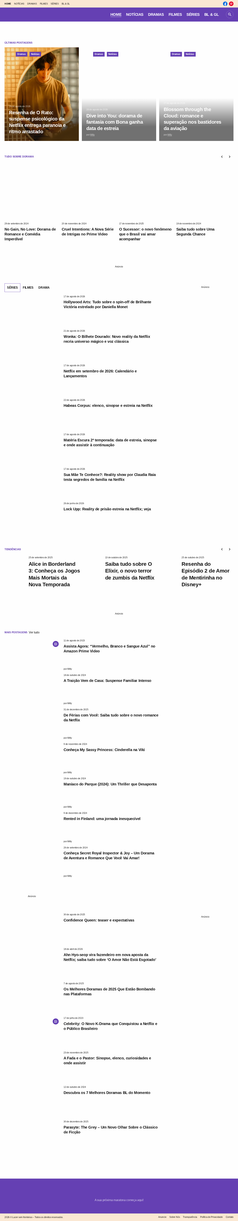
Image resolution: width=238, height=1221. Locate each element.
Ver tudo (34, 632)
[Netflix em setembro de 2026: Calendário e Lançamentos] (33, 380)
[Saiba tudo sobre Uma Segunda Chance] (204, 192)
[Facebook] (225, 4)
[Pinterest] (231, 4)
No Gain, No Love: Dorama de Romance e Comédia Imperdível (30, 234)
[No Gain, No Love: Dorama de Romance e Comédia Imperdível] (33, 192)
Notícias (35, 54)
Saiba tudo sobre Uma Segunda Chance (195, 231)
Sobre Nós (174, 1217)
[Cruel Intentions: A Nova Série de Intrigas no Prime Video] (90, 192)
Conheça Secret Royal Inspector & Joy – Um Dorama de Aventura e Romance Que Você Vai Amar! (109, 855)
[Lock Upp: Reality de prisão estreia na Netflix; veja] (33, 517)
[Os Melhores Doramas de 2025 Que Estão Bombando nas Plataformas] (33, 998)
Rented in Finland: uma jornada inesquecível (102, 819)
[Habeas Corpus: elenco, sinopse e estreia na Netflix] (33, 414)
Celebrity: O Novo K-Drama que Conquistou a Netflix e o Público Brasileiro (110, 1026)
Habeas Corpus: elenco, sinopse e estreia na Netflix (108, 405)
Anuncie (162, 1217)
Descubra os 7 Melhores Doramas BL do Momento (107, 1093)
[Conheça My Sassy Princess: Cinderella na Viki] (33, 758)
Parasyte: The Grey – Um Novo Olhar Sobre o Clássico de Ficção (111, 1129)
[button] (229, 14)
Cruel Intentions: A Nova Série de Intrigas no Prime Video (87, 231)
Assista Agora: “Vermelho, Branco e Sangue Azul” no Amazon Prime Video (109, 648)
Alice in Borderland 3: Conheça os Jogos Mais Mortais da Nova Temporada (54, 574)
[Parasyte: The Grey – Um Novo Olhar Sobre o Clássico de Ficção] (33, 1136)
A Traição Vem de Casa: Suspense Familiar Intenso (107, 681)
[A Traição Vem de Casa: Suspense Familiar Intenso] (33, 689)
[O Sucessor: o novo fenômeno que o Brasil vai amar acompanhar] (147, 192)
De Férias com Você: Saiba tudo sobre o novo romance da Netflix (111, 717)
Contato (229, 1217)
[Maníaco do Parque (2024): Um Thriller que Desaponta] (33, 793)
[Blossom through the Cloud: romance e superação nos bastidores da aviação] (196, 94)
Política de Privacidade (211, 1217)
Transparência (190, 1217)
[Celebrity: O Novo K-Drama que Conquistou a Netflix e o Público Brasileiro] (33, 1032)
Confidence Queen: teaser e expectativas (99, 920)
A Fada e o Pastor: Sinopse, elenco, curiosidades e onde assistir (107, 1060)
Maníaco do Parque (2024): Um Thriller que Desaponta (110, 784)
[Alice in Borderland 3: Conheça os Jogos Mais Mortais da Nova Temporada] (15, 572)
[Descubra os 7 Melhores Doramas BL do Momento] (33, 1101)
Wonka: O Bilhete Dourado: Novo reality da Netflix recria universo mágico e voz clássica (107, 338)
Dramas (21, 54)
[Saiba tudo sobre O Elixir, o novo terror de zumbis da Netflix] (91, 572)
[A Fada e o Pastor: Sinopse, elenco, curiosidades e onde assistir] (33, 1067)
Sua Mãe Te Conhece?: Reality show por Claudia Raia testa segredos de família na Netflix (110, 477)
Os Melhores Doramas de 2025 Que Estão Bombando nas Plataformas (109, 991)
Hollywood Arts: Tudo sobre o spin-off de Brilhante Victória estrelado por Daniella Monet (107, 304)
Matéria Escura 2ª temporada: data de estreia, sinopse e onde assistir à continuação (110, 442)
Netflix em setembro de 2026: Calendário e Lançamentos (100, 373)
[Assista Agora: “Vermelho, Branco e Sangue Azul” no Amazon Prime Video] (33, 655)
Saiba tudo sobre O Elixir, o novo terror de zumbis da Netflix (129, 571)
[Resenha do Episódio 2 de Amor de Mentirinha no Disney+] (168, 572)
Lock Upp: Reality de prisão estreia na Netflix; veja (107, 509)
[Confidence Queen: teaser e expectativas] (33, 929)
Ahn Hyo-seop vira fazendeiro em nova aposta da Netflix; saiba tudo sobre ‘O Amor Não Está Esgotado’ (110, 957)
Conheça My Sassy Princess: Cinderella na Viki (104, 750)
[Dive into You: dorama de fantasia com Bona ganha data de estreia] (119, 94)
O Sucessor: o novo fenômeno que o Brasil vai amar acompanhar (145, 234)
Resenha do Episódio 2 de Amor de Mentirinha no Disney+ (205, 574)
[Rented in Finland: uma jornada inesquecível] (33, 827)
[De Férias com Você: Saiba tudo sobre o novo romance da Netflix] (33, 724)
